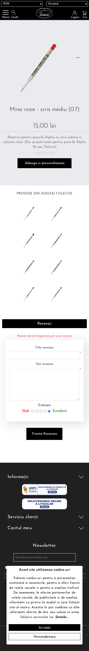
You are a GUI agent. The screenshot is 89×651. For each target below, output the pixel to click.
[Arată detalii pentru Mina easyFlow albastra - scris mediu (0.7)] (30, 212)
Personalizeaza (45, 636)
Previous (7, 56)
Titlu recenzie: (44, 347)
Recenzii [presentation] (44, 324)
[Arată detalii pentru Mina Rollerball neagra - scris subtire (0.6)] (30, 266)
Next (77, 56)
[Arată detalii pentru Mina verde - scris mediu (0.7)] (58, 292)
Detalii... (62, 617)
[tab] (44, 323)
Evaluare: (44, 405)
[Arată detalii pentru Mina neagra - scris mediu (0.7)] (30, 239)
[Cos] (84, 13)
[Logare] (76, 13)
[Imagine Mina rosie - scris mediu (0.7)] (44, 64)
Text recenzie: (44, 364)
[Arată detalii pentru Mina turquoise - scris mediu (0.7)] (30, 292)
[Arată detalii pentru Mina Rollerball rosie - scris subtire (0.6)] (58, 266)
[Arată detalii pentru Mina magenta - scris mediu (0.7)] (58, 212)
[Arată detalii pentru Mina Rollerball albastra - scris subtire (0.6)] (58, 239)
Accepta (44, 627)
